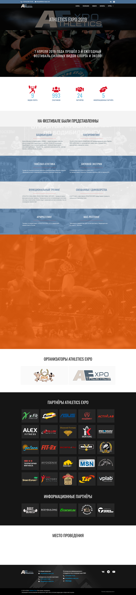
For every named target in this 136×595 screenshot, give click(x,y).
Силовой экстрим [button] (53, 241)
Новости (94, 6)
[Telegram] (114, 2)
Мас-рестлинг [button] (106, 241)
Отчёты (110, 6)
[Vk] (111, 2)
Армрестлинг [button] (95, 241)
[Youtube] (113, 571)
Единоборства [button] (66, 241)
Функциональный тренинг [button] (81, 241)
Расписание (86, 6)
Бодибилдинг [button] (30, 241)
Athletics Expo (33, 590)
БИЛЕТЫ (78, 6)
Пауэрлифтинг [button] (41, 241)
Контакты (102, 6)
